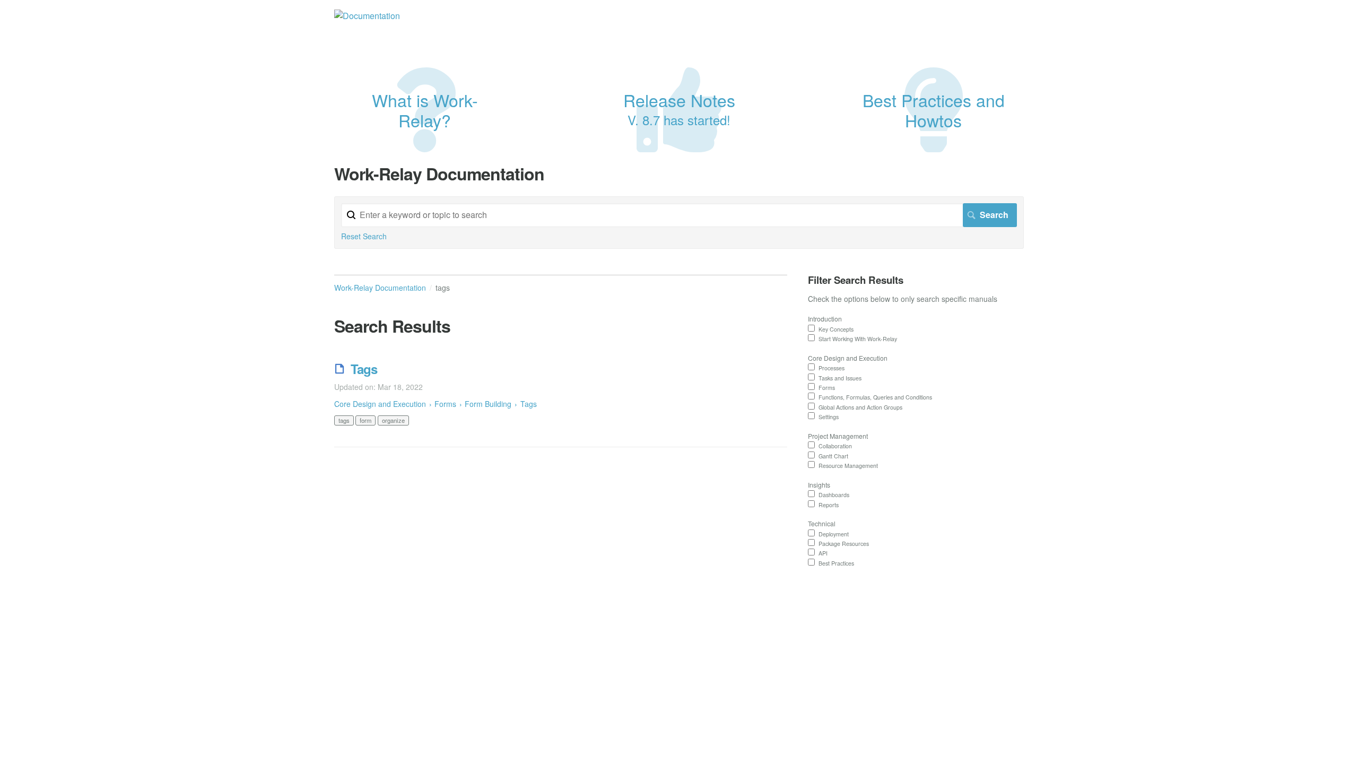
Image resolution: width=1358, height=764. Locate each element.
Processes (832, 368)
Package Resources (844, 544)
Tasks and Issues (840, 378)
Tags (364, 369)
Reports (829, 505)
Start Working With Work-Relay (858, 339)
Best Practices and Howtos (934, 110)
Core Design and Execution (380, 403)
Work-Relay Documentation (380, 287)
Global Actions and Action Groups (860, 407)
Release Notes (679, 108)
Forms (446, 403)
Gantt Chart (833, 456)
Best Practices (836, 563)
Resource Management (848, 466)
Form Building (488, 403)
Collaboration (835, 446)
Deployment (834, 534)
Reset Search (364, 236)
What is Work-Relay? (425, 110)
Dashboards (834, 495)
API (823, 553)
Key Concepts (836, 329)
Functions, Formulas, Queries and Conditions (875, 397)
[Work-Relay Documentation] (367, 16)
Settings (829, 417)
